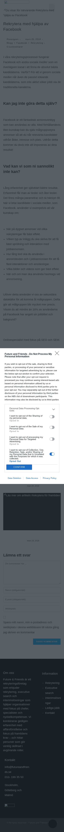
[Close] (58, 354)
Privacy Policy (49, 478)
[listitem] (32, 409)
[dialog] (32, 416)
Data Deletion (14, 478)
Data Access (32, 478)
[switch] (52, 416)
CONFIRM (19, 467)
